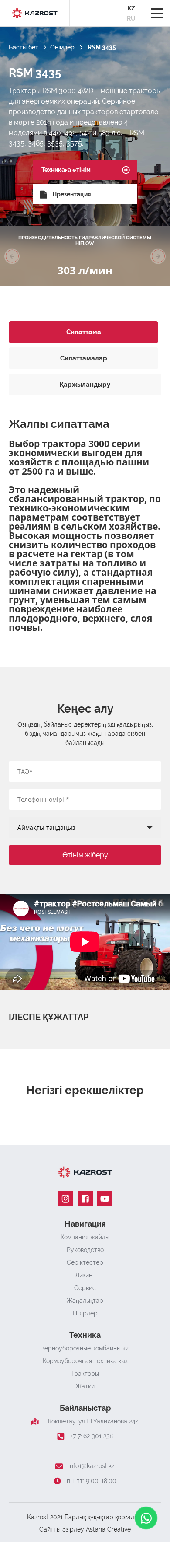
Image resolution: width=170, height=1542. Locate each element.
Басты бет (23, 47)
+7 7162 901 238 (91, 1436)
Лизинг (85, 1275)
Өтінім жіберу (85, 855)
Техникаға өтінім (66, 169)
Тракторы (85, 1373)
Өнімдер (62, 47)
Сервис (85, 1287)
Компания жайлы (85, 1237)
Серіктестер (85, 1262)
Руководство (85, 1249)
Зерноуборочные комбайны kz (85, 1348)
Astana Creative (108, 1529)
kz (131, 8)
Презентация (71, 194)
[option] (85, 256)
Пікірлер (85, 1313)
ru (131, 18)
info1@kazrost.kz (91, 1465)
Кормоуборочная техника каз (85, 1360)
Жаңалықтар (85, 1300)
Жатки (85, 1386)
